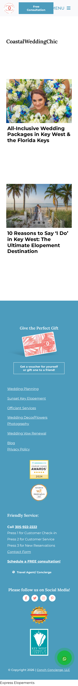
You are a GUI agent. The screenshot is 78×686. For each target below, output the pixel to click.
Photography (18, 424)
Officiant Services (21, 408)
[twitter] (34, 598)
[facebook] (26, 598)
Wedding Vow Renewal (26, 433)
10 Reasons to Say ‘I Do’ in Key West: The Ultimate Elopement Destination (37, 242)
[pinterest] (52, 598)
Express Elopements (17, 683)
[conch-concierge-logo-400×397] (9, 4)
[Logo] (39, 630)
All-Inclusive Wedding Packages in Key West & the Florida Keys (38, 134)
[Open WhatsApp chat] (64, 657)
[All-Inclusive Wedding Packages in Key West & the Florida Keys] (39, 101)
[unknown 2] (39, 607)
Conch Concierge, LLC (53, 670)
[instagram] (43, 598)
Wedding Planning (23, 389)
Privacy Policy (18, 449)
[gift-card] (38, 330)
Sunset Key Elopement (26, 398)
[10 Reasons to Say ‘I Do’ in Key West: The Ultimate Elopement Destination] (39, 206)
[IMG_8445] (39, 485)
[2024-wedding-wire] (39, 462)
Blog (11, 443)
